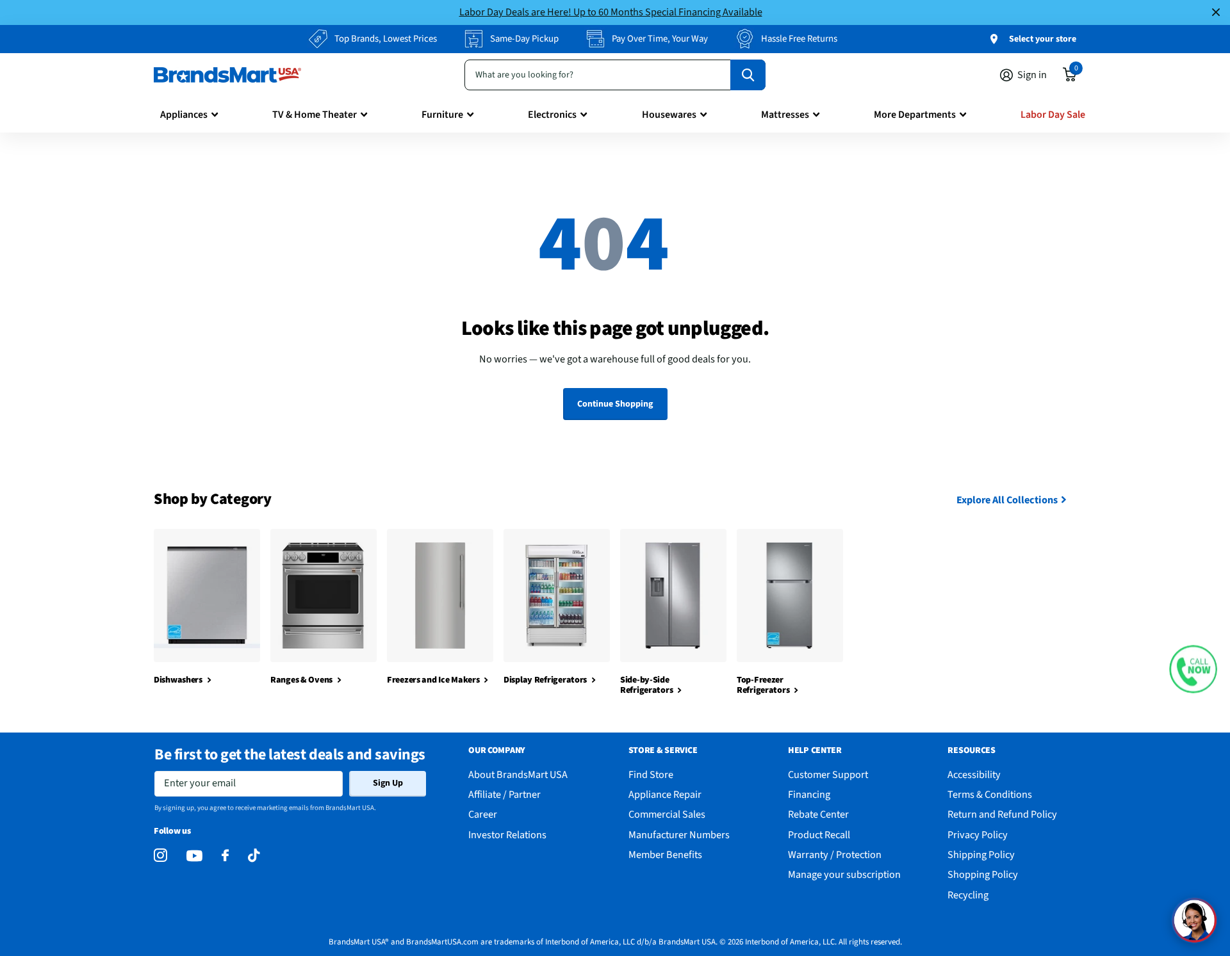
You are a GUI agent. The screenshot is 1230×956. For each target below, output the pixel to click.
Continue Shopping (615, 404)
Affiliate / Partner (504, 794)
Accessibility (974, 774)
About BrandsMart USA (518, 774)
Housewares (669, 115)
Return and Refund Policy (1002, 814)
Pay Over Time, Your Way (660, 38)
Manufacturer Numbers (679, 834)
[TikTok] (253, 856)
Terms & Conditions (989, 794)
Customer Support (828, 774)
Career (482, 814)
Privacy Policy (977, 834)
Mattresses (785, 115)
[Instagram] (160, 856)
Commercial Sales (666, 814)
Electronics (552, 115)
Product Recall (819, 834)
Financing (809, 794)
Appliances (184, 115)
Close (1216, 12)
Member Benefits (665, 854)
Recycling (967, 894)
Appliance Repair (664, 794)
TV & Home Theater (314, 115)
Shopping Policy (982, 874)
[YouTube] (194, 855)
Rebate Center (818, 814)
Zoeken (748, 75)
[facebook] (225, 856)
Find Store (650, 774)
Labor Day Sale (1053, 115)
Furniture (442, 115)
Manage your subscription (844, 874)
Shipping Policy (981, 854)
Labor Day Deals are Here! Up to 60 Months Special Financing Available (610, 11)
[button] (1193, 669)
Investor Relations (507, 834)
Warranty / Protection (835, 854)
